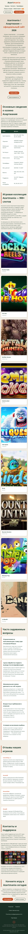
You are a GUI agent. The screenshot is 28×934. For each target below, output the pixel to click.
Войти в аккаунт (20, 899)
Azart (14, 2)
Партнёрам (14, 918)
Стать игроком (19, 12)
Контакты (13, 6)
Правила (17, 906)
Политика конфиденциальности (14, 914)
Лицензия (10, 906)
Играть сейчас (14, 93)
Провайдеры (20, 6)
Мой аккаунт (8, 12)
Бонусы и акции (8, 8)
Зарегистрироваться (14, 97)
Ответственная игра (14, 910)
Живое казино (18, 8)
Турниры (7, 6)
